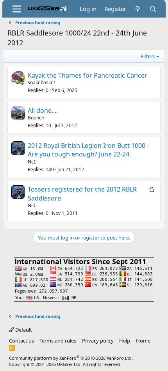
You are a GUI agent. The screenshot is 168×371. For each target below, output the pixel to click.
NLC (32, 161)
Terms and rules (57, 340)
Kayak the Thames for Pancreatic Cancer (87, 75)
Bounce (36, 117)
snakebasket (41, 82)
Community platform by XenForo (71, 358)
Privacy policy (98, 340)
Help (124, 340)
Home (143, 340)
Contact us (21, 340)
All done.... (43, 110)
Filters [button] (148, 56)
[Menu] (16, 9)
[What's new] (137, 8)
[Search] (153, 8)
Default (23, 329)
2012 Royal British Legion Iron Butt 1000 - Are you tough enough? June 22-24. (88, 149)
